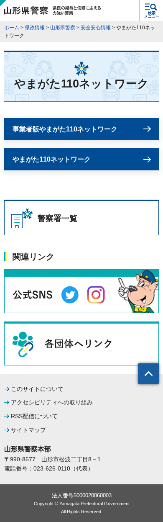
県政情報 (35, 28)
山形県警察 (62, 28)
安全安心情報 (96, 28)
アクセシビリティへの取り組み (52, 402)
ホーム (11, 28)
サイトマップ (28, 430)
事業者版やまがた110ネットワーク (65, 129)
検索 (151, 14)
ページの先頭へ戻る (148, 373)
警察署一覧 (57, 218)
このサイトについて (37, 389)
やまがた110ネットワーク (52, 159)
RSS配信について (34, 416)
